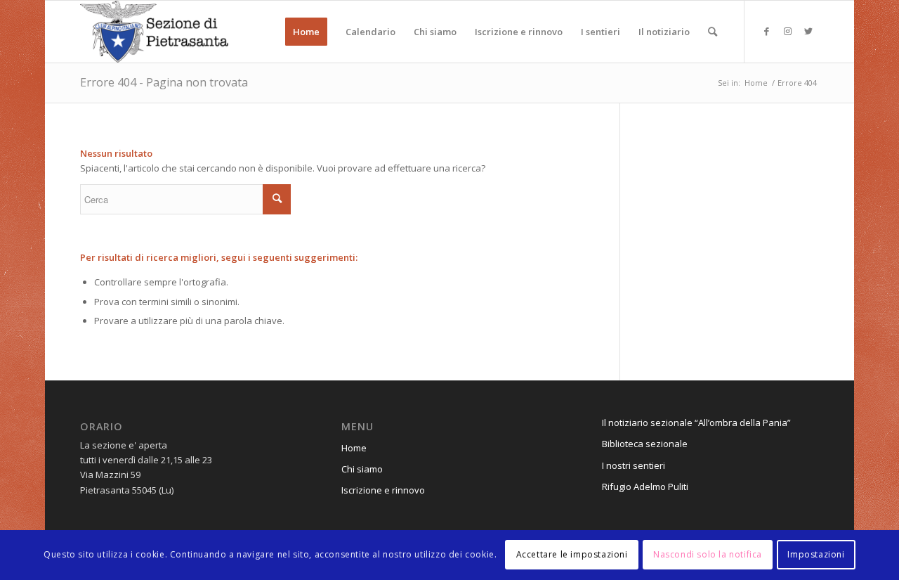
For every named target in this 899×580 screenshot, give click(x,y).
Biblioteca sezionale (645, 443)
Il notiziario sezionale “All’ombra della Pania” (696, 422)
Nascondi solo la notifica (707, 555)
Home (354, 448)
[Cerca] (712, 32)
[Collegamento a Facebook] (766, 30)
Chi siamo (362, 469)
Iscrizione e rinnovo (383, 490)
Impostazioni (815, 555)
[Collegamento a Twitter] (808, 30)
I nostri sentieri (633, 465)
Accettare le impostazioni (572, 555)
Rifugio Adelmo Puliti (645, 486)
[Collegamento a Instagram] (787, 30)
